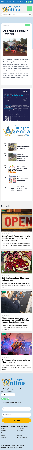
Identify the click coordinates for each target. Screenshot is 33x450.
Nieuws (3, 433)
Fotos (3, 435)
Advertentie (19, 430)
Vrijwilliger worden (21, 437)
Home (3, 428)
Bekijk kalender (6, 196)
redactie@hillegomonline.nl (11, 389)
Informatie (19, 433)
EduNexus (19, 447)
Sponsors (19, 435)
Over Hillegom (20, 428)
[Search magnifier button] (30, 14)
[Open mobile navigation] (29, 8)
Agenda (3, 430)
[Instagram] (29, 2)
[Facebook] (26, 2)
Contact (3, 437)
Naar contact (8, 395)
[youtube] (31, 2)
